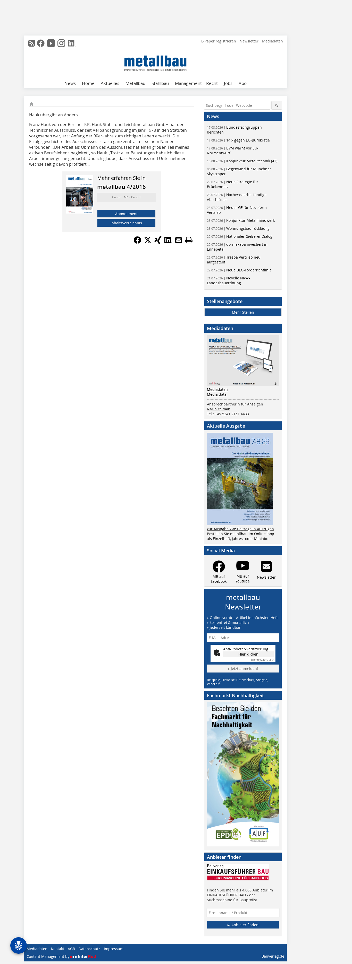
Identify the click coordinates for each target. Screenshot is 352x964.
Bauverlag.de (273, 956)
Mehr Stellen (243, 312)
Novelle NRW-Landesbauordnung (228, 280)
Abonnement (126, 213)
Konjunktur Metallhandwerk (241, 220)
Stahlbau (160, 83)
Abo (243, 83)
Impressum (113, 948)
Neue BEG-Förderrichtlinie (239, 270)
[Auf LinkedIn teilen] (168, 242)
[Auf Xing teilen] (158, 242)
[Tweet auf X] (148, 242)
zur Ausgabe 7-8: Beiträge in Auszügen (240, 528)
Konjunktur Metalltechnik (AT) (242, 160)
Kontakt (57, 948)
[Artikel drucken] (189, 240)
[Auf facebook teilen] (137, 242)
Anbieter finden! (244, 924)
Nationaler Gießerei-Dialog (239, 236)
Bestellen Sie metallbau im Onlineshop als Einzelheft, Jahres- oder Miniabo (240, 536)
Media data (217, 394)
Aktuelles (110, 83)
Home (88, 83)
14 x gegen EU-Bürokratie (238, 140)
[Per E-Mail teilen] (178, 240)
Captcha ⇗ (262, 659)
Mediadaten (272, 41)
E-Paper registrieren (218, 41)
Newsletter (249, 41)
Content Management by (48, 956)
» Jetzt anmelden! (243, 668)
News (70, 83)
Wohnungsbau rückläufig (238, 228)
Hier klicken (248, 654)
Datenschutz (89, 948)
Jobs (228, 83)
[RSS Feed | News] (32, 43)
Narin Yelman (218, 408)
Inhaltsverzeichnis (126, 222)
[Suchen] (277, 105)
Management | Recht (196, 83)
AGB (71, 948)
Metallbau (135, 83)
